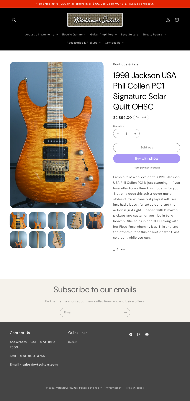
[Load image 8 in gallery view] (56, 239)
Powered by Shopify (90, 388)
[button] (14, 20)
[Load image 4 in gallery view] (75, 220)
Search (73, 342)
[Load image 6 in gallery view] (18, 239)
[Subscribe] (125, 312)
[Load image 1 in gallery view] (18, 220)
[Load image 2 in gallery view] (37, 220)
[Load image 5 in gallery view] (95, 220)
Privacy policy (113, 388)
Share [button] (121, 249)
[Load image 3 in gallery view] (56, 220)
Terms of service (134, 388)
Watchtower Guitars (67, 388)
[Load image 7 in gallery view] (37, 239)
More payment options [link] (147, 167)
